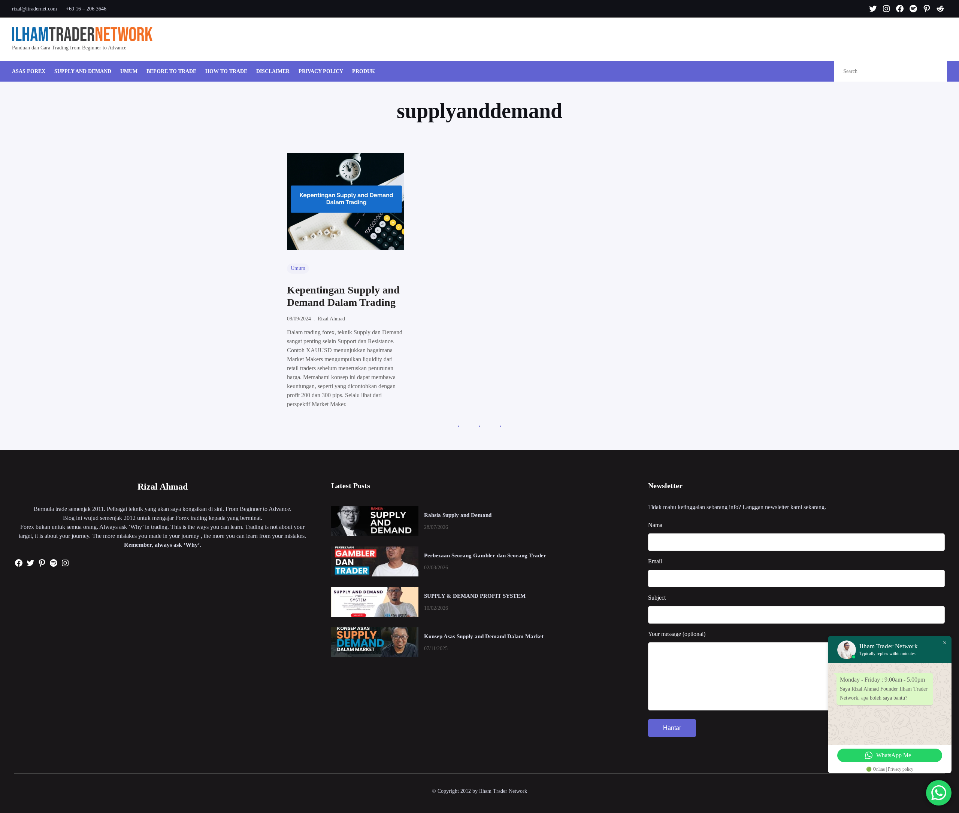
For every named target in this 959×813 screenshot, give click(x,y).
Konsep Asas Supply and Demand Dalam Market (484, 636)
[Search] (933, 71)
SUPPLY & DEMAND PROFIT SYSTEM (475, 596)
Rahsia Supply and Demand (457, 515)
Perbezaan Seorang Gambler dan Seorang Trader (485, 555)
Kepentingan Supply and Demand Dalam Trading (343, 296)
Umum (298, 268)
